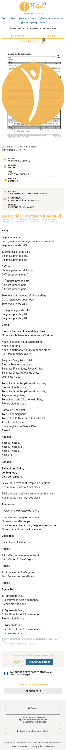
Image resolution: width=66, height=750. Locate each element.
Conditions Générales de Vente (46, 742)
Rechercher (49, 28)
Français (13, 181)
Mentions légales (20, 746)
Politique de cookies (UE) (43, 746)
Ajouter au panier (39, 661)
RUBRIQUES (15, 28)
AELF (10, 193)
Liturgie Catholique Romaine (30, 193)
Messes (12, 167)
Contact (51, 35)
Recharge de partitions (34, 22)
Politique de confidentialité (16, 742)
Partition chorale (29, 18)
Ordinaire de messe (19, 160)
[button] (59, 57)
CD (5, 18)
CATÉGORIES (32, 28)
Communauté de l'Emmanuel (24, 200)
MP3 (14, 18)
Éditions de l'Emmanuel (21, 207)
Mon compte (17, 35)
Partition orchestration (53, 18)
